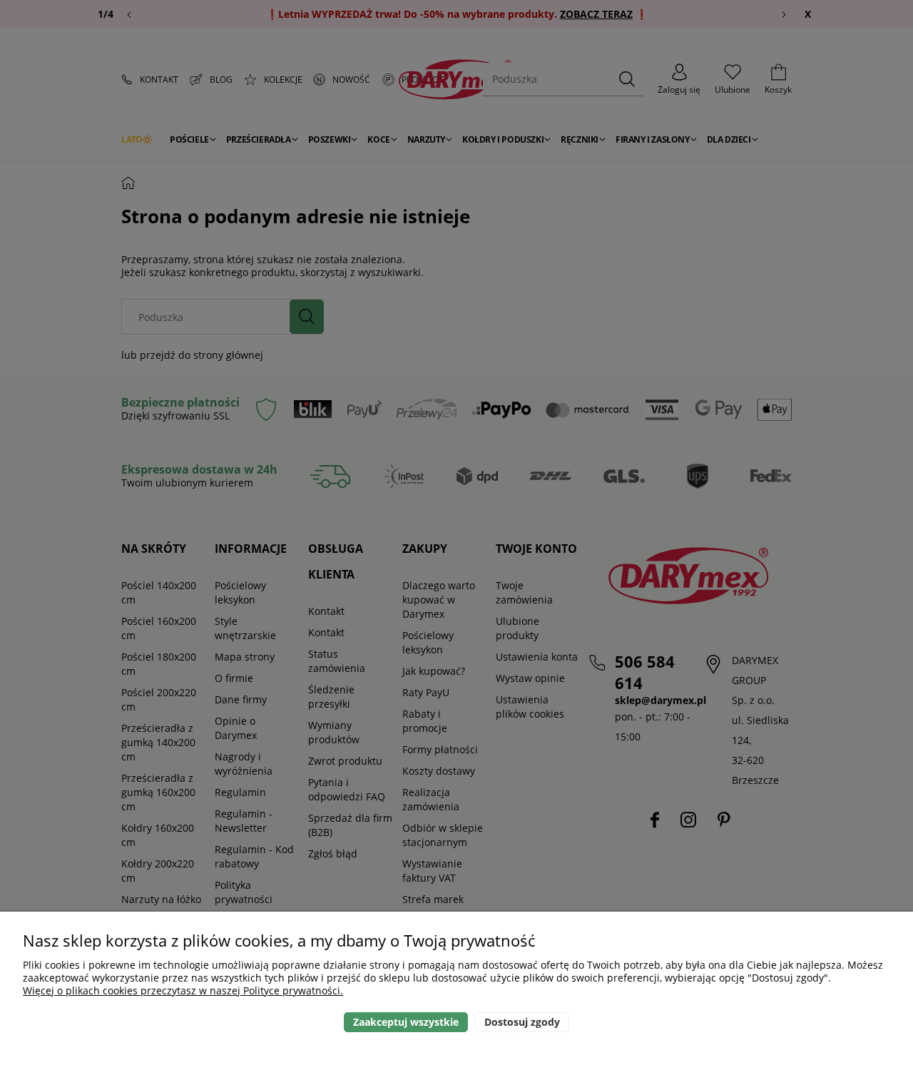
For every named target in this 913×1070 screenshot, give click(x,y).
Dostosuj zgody (522, 1022)
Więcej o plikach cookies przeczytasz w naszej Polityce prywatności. (183, 990)
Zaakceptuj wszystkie (406, 1022)
